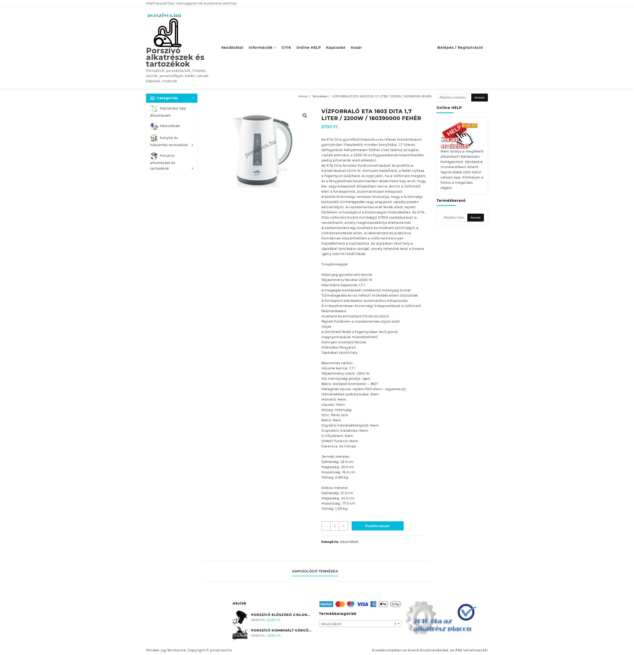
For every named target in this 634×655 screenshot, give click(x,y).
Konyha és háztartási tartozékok (169, 141)
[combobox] (360, 623)
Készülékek (170, 126)
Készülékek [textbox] (358, 624)
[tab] (317, 571)
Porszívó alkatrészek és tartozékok (175, 57)
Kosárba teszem (377, 526)
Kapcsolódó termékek (315, 571)
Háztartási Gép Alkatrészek (168, 111)
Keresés (480, 97)
